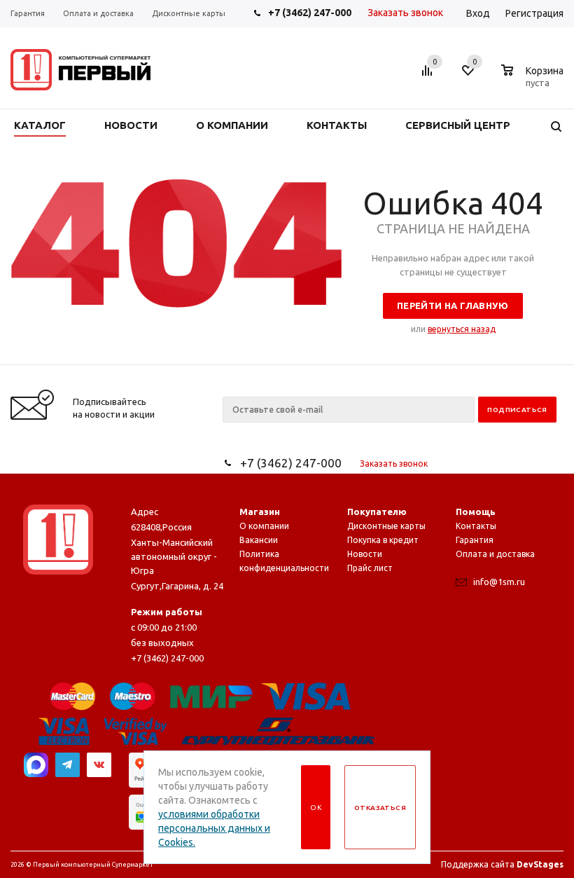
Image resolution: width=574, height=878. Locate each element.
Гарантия (474, 539)
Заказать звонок (405, 12)
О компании (264, 525)
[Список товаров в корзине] (534, 80)
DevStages (540, 864)
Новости (364, 553)
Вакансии (258, 539)
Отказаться (380, 807)
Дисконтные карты (386, 525)
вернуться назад (462, 329)
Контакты (476, 525)
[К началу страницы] (506, 359)
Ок (315, 807)
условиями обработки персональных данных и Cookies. (214, 828)
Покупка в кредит (383, 539)
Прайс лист (370, 567)
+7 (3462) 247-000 (309, 12)
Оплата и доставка (495, 553)
